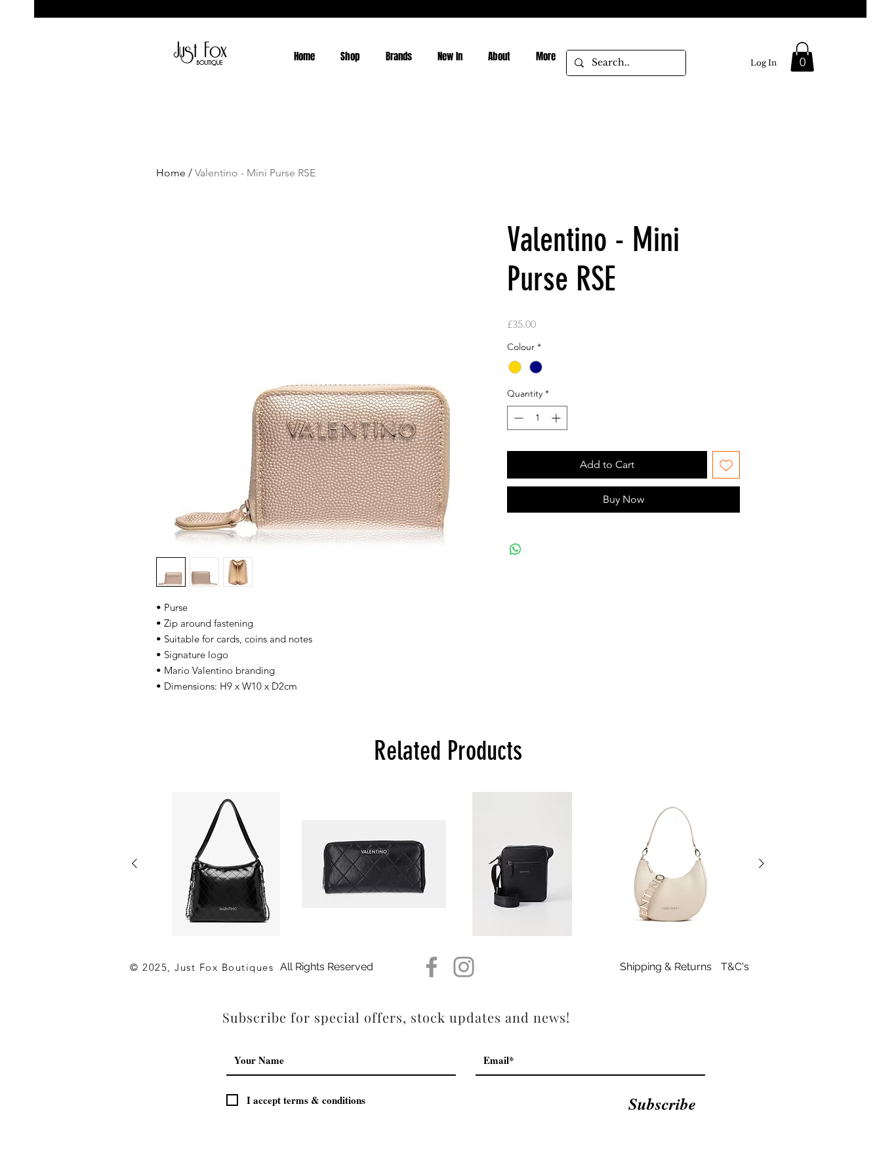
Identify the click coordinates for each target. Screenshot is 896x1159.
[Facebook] (431, 967)
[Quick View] (225, 864)
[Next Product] (761, 863)
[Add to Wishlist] (726, 465)
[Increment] (557, 417)
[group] (448, 864)
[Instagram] (464, 967)
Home (171, 173)
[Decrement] (517, 417)
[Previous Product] (134, 863)
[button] (802, 56)
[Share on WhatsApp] (515, 549)
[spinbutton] (537, 417)
